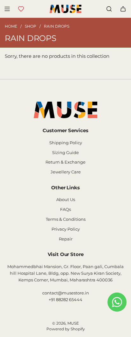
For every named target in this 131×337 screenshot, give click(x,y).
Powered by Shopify (65, 329)
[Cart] (123, 9)
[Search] (109, 9)
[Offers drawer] (21, 9)
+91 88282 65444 (65, 299)
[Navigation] (7, 9)
